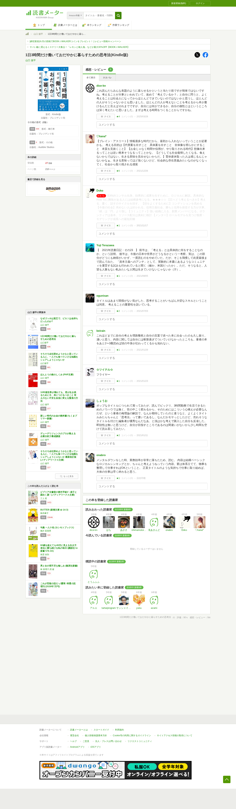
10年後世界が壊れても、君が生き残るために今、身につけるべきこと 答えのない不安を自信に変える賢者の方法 (59, 396)
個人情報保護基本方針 (96, 735)
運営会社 (74, 735)
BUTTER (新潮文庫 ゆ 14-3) (54, 509)
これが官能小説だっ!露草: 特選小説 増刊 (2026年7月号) (58, 585)
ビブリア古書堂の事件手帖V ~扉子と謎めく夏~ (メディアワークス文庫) (58, 493)
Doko (99, 190)
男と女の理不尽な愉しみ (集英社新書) (59, 565)
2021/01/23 (142, 381)
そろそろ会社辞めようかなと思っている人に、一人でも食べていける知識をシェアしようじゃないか (59, 357)
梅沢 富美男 (45, 531)
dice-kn (101, 85)
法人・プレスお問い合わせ (108, 741)
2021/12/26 (142, 171)
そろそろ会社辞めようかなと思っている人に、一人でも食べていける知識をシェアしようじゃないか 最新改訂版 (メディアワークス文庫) (59, 455)
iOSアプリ (96, 747)
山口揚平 (44, 343)
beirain (100, 330)
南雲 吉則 (44, 554)
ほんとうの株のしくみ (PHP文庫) (57, 374)
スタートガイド (101, 730)
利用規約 (119, 730)
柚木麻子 (44, 513)
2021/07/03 (142, 311)
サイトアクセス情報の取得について (174, 735)
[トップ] (27, 34)
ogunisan (102, 295)
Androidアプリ (77, 747)
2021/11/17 (142, 225)
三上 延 (43, 498)
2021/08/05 (142, 276)
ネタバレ (107, 77)
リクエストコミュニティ (140, 741)
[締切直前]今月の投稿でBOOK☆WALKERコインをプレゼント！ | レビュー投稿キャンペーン (75, 41)
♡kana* (101, 136)
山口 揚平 (38, 34)
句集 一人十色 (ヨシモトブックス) (57, 527)
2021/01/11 (142, 435)
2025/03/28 (142, 116)
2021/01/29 (142, 350)
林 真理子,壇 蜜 (47, 569)
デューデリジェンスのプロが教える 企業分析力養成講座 (58, 435)
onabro (101, 455)
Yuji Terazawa (105, 245)
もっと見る (68, 476)
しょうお (101, 400)
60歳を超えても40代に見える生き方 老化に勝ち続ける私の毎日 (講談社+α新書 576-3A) (58, 548)
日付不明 (141, 478)
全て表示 (90, 77)
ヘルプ (73, 741)
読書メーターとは (79, 730)
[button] (118, 15)
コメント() (127, 116)
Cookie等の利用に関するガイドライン (132, 735)
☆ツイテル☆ (104, 369)
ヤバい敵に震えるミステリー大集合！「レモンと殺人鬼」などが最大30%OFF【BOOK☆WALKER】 (79, 47)
